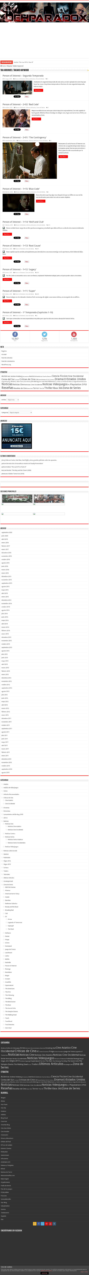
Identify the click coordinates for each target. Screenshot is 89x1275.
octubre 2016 (6, 559)
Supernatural (9, 985)
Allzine (3, 1101)
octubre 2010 (6, 766)
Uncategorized (8, 881)
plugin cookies (84, 1271)
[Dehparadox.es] (44, 12)
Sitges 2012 (7, 861)
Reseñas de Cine (20, 388)
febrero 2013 (6, 671)
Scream (7, 979)
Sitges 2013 (7, 864)
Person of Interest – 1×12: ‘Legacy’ (19, 269)
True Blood (8, 1021)
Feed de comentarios (8, 361)
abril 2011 (5, 745)
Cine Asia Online (6, 1128)
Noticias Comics (10, 833)
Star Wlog (4, 1202)
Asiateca (3, 1111)
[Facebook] (38, 1223)
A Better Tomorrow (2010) (16, 473)
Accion (4, 376)
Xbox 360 (57, 388)
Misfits (7, 959)
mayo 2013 (5, 661)
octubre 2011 (6, 725)
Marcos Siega (72, 381)
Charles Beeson (46, 376)
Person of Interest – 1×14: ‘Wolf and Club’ (23, 222)
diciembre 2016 (6, 553)
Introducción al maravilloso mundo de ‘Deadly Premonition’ (24, 463)
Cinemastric (4, 1135)
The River (8, 1005)
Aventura (32, 376)
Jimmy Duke (5, 460)
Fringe (7, 939)
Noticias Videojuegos (55, 384)
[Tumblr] (54, 1223)
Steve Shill (30, 388)
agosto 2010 (5, 772)
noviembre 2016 (7, 556)
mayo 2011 (5, 742)
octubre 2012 (6, 684)
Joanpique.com (5, 1162)
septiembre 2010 (7, 769)
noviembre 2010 (7, 762)
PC (69, 385)
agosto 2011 (5, 732)
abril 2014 (5, 624)
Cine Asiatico (9, 800)
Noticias (7, 384)
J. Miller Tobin (19, 381)
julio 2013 (4, 654)
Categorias (5, 412)
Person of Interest (20, 79)
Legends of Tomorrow (15, 922)
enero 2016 (5, 573)
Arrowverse (26, 376)
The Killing (8, 998)
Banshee (8, 900)
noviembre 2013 (7, 640)
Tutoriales (7, 874)
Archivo (4, 400)
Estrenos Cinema (6, 1148)
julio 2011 (4, 735)
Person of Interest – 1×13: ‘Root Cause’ (22, 245)
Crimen (17, 379)
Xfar (2, 1219)
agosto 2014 (5, 610)
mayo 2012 (5, 701)
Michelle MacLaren (82, 381)
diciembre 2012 (6, 678)
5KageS (3, 1098)
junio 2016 (5, 566)
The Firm (8, 992)
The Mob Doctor (10, 1002)
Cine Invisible (5, 1131)
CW (37, 379)
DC (47, 379)
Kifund (3, 1169)
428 (38, 294)
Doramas (6, 807)
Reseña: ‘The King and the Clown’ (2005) (19, 470)
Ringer (7, 975)
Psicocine (4, 1196)
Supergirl (11, 926)
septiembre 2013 (7, 647)
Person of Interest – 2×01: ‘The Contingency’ (24, 137)
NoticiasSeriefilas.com (8, 1175)
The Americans (9, 988)
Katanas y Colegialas (7, 1165)
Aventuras (39, 376)
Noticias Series (9, 837)
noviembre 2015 (7, 580)
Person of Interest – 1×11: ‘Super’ (19, 291)
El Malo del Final (6, 1141)
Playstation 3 (76, 384)
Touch (7, 1018)
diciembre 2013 (6, 637)
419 (49, 225)
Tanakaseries (5, 1212)
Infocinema (4, 1158)
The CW (41, 388)
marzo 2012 (5, 708)
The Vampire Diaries (11, 1011)
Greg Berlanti (5, 381)
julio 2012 (4, 695)
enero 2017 (5, 549)
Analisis (6, 784)
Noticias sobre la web (10, 851)
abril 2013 (5, 664)
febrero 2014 (6, 630)
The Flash (11, 929)
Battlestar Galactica (11, 903)
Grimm (7, 943)
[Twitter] (42, 1223)
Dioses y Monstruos (7, 1138)
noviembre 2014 (7, 603)
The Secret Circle (10, 1008)
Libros (5, 818)
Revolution (8, 972)
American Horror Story (12, 894)
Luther (7, 956)
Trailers (6, 871)
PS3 (85, 384)
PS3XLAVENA (5, 1192)
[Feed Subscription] (88, 70)
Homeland (8, 946)
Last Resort (8, 952)
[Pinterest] (46, 1223)
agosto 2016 (5, 563)
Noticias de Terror (6, 1172)
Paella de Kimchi (6, 1185)
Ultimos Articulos (30, 79)
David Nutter (42, 379)
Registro (4, 351)
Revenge (8, 969)
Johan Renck (27, 381)
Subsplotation (5, 1206)
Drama (59, 379)
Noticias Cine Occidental (33, 385)
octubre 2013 (6, 644)
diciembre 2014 (6, 600)
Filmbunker (4, 1152)
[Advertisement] (44, 43)
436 (38, 272)
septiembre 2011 (7, 728)
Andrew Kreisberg (16, 376)
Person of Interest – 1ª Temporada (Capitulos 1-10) (28, 312)
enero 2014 (5, 634)
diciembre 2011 (6, 718)
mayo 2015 (5, 590)
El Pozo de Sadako (6, 1145)
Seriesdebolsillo (6, 1199)
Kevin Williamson (50, 381)
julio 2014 (4, 613)
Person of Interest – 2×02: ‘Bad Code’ (21, 104)
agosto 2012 (5, 691)
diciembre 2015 (6, 576)
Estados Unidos (76, 379)
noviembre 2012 (7, 681)
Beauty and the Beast (11, 907)
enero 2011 (5, 755)
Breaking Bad (9, 910)
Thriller (48, 388)
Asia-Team (4, 1104)
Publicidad (7, 857)
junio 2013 (5, 657)
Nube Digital (5, 1179)
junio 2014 (5, 617)
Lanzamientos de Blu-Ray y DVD (13, 814)
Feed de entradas (7, 358)
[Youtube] (50, 1223)
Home (4, 66)
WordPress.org (6, 364)
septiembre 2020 (7, 532)
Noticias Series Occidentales (16, 843)
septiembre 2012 (7, 688)
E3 (65, 379)
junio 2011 (5, 739)
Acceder (4, 354)
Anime (5, 791)
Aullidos (3, 1114)
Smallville (8, 982)
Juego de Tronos (10, 949)
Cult (6, 913)
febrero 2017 (6, 546)
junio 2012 (5, 698)
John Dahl (41, 381)
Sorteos (6, 867)
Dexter (7, 936)
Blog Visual (4, 1118)
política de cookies (46, 1271)
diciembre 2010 (6, 759)
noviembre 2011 (7, 722)
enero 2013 (5, 674)
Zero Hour (8, 1028)
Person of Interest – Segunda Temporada (23, 75)
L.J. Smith (57, 381)
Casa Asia (4, 1121)
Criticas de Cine (27, 379)
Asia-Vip (3, 1108)
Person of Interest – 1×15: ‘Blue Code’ (21, 189)
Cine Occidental (76, 376)
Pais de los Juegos (6, 1189)
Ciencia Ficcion (60, 376)
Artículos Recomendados (11, 794)
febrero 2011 (6, 752)
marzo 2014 (5, 627)
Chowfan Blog (5, 1125)
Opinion (6, 854)
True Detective (9, 1024)
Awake (7, 897)
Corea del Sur (8, 379)
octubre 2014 (6, 607)
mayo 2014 (5, 620)
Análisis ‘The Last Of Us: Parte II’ (23, 62)
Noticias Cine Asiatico (14, 826)
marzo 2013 (5, 668)
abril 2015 (5, 593)
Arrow (10, 919)
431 (38, 249)
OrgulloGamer (5, 1182)
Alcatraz (7, 890)
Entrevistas (7, 811)
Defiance (8, 933)
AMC (9, 376)
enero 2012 (5, 715)
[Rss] (34, 1223)
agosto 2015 (5, 586)
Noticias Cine (18, 384)
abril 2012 (5, 705)
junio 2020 (5, 536)
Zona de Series (40, 79)
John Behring (34, 381)
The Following (9, 995)
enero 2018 (5, 542)
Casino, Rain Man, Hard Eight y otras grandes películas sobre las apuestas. (34, 460)
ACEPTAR (44, 1273)
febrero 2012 (6, 711)
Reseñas (7, 388)
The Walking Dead (10, 1015)
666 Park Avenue (10, 887)
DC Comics (51, 379)
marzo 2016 (5, 569)
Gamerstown (5, 1155)
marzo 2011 (5, 749)
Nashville (8, 962)
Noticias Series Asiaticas (15, 839)
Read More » (38, 90)
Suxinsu (3, 1209)
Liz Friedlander (65, 381)
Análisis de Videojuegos (11, 787)
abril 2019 (5, 539)
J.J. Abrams (12, 381)
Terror (36, 388)
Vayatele (3, 1216)
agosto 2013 (5, 651)
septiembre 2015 (7, 583)
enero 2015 (5, 597)
